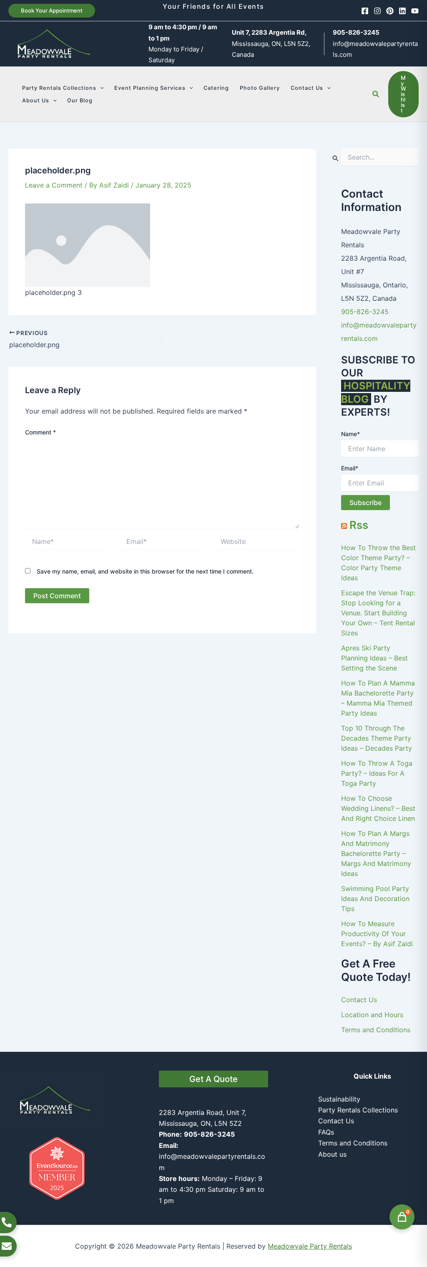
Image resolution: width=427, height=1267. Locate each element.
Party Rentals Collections (358, 1110)
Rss (358, 524)
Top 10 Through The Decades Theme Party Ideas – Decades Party (376, 738)
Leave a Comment (54, 185)
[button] (51, 11)
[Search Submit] (335, 158)
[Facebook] (365, 11)
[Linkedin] (402, 11)
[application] (100, 88)
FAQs (326, 1132)
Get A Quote (213, 1079)
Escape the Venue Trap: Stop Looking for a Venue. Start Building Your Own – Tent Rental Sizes (378, 613)
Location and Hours (372, 1015)
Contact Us (359, 999)
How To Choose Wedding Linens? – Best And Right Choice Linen (378, 808)
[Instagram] (377, 11)
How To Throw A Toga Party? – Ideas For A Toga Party (376, 773)
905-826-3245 (365, 311)
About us (332, 1154)
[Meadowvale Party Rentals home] (54, 1099)
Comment (40, 432)
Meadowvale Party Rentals (310, 1246)
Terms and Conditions (375, 1030)
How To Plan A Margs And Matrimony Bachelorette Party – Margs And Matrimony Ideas (376, 853)
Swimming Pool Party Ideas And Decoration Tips (375, 898)
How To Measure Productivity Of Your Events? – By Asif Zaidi (377, 933)
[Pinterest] (390, 11)
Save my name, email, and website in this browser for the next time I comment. (145, 571)
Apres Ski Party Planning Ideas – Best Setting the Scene (374, 658)
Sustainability (339, 1099)
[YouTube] (415, 11)
